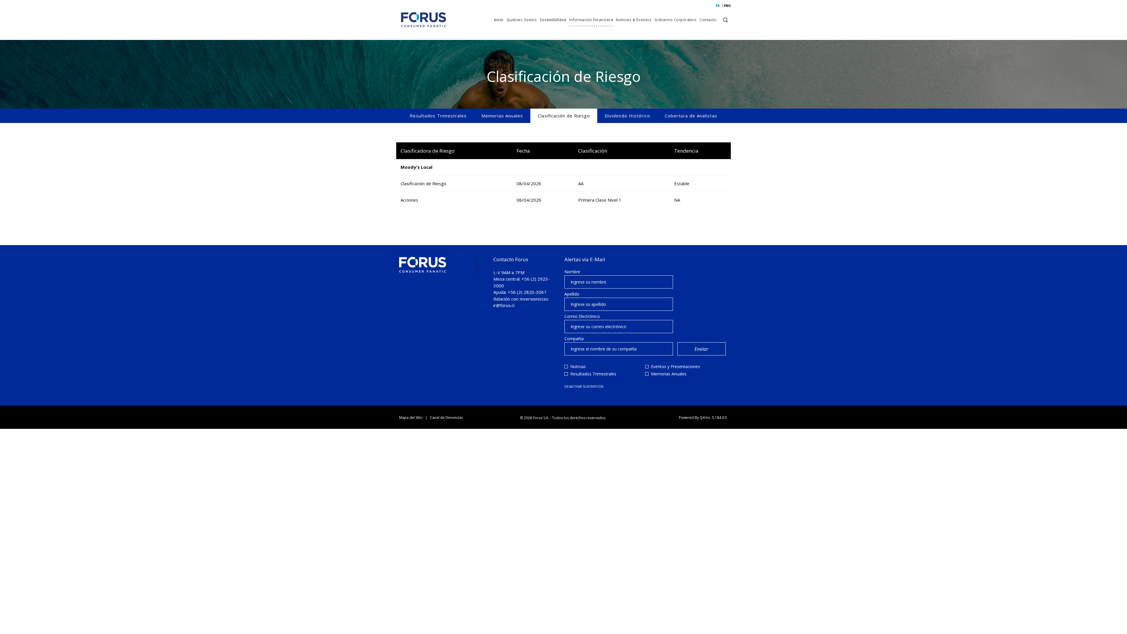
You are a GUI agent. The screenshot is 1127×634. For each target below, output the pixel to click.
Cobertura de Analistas (691, 116)
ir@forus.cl (503, 305)
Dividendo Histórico (627, 116)
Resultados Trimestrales (438, 116)
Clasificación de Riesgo (564, 116)
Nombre (572, 272)
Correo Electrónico (582, 316)
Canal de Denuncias (446, 417)
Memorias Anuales (502, 116)
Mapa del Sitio (411, 417)
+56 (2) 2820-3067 (527, 292)
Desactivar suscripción (583, 387)
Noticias (578, 366)
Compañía (574, 339)
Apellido (571, 294)
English (726, 5)
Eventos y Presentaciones (675, 366)
